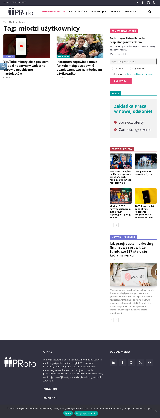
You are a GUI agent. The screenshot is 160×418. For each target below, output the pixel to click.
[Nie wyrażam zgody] (156, 411)
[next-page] (117, 225)
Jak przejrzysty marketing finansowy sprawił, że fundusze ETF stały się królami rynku (131, 249)
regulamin (127, 74)
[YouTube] (149, 362)
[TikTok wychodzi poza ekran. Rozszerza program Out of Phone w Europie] (146, 196)
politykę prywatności (143, 74)
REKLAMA (50, 388)
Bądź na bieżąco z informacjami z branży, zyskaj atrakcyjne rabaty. (132, 48)
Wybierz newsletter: (119, 54)
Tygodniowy (138, 68)
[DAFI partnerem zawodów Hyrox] (146, 161)
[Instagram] (148, 2)
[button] (149, 11)
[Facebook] (142, 2)
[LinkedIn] (137, 2)
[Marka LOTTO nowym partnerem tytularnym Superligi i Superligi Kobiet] (121, 196)
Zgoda (68, 413)
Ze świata (9, 56)
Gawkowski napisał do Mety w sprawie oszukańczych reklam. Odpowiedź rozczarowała (120, 177)
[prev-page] (112, 225)
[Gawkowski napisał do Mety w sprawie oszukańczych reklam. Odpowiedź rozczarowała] (121, 161)
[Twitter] (154, 2)
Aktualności (63, 56)
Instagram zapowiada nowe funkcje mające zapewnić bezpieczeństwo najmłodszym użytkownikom (79, 67)
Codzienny (119, 68)
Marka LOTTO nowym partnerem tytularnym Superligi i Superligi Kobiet (120, 212)
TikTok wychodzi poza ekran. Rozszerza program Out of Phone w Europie (144, 212)
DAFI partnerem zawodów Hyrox (143, 173)
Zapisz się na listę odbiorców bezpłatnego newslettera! (127, 40)
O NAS (47, 352)
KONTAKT (50, 398)
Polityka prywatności (86, 413)
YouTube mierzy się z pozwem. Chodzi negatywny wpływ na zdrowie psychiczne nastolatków (26, 67)
